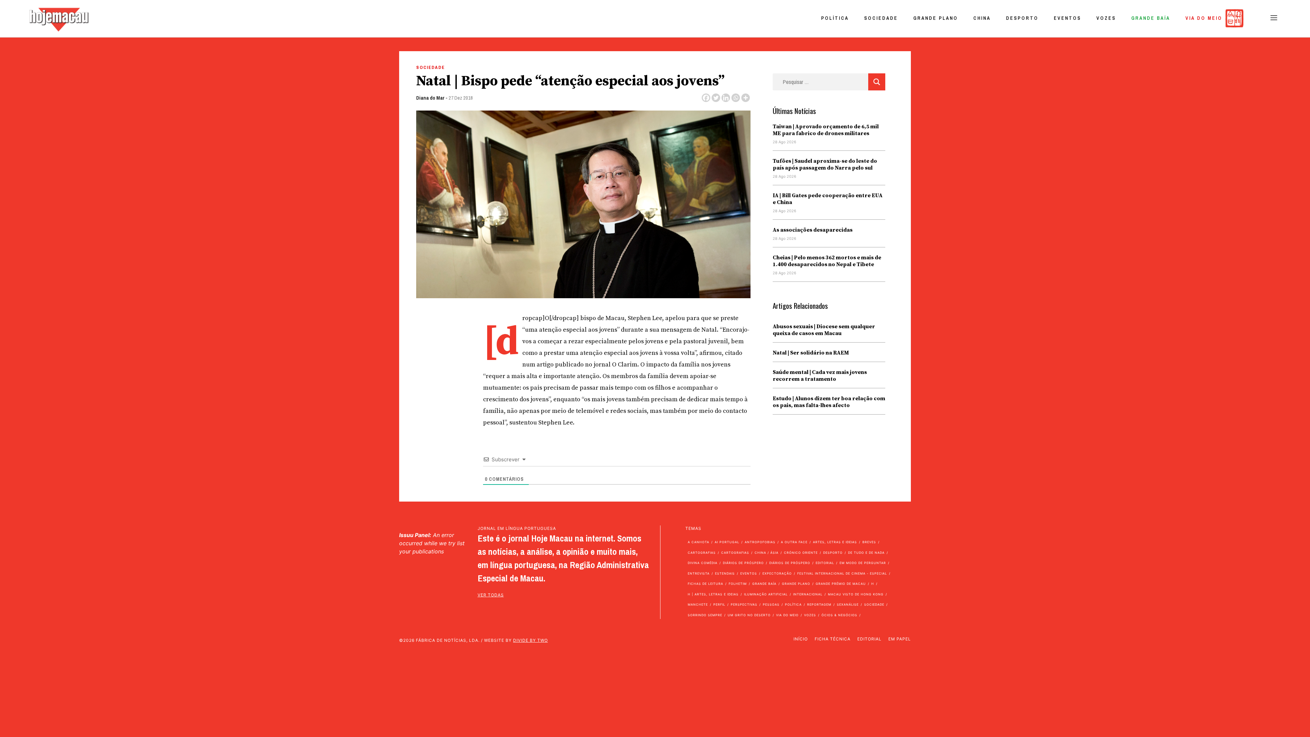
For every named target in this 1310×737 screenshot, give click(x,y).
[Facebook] (706, 97)
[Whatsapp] (735, 97)
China (982, 18)
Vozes (1106, 18)
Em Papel (899, 638)
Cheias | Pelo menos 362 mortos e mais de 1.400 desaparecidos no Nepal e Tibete (827, 261)
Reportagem (819, 604)
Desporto (1022, 18)
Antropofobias (760, 542)
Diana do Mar (430, 97)
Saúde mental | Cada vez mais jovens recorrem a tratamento (820, 375)
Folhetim (738, 584)
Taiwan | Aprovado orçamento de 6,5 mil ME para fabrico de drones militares (826, 130)
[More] (745, 97)
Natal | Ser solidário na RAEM (811, 352)
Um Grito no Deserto (749, 615)
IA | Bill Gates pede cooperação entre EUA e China (828, 199)
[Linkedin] (726, 97)
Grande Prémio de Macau (841, 584)
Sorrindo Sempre (705, 615)
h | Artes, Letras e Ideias (713, 594)
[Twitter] (716, 97)
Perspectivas (744, 604)
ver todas (491, 594)
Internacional (808, 594)
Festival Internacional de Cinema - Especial (842, 573)
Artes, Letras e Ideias (835, 542)
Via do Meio (1203, 18)
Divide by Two (530, 640)
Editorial (825, 563)
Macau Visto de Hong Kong (856, 594)
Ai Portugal (727, 542)
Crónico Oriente (801, 552)
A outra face (794, 542)
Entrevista (699, 573)
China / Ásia (766, 552)
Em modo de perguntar (863, 563)
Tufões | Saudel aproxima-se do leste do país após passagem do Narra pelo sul (825, 164)
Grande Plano (935, 18)
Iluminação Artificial (766, 594)
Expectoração (777, 573)
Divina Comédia (702, 563)
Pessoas (771, 604)
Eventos (1067, 18)
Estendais (725, 573)
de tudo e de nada (866, 552)
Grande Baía (1150, 18)
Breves (869, 542)
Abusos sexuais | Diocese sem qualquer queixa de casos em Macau (824, 330)
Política (835, 18)
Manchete (698, 604)
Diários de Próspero (743, 563)
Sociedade (881, 18)
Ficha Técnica (832, 638)
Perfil (719, 604)
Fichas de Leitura (705, 584)
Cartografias (702, 552)
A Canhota (698, 542)
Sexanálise (848, 604)
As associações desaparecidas (813, 230)
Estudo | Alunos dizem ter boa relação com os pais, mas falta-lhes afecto (829, 402)
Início (801, 638)
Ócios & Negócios (839, 615)
